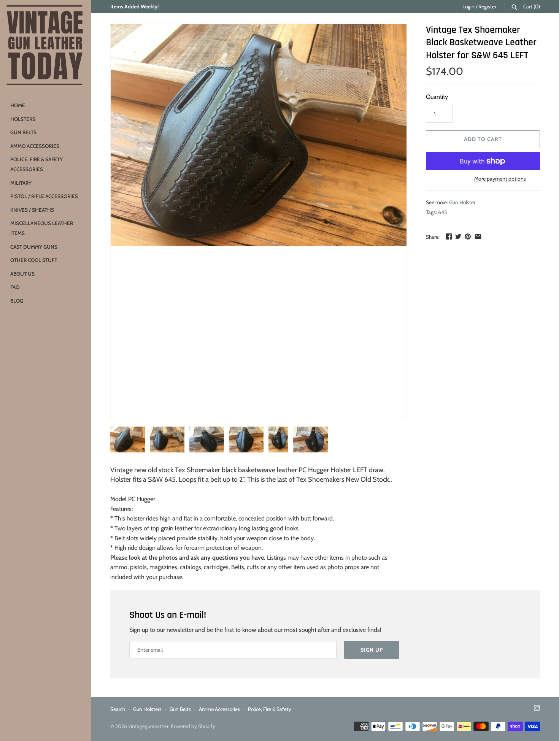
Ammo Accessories (34, 146)
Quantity (437, 96)
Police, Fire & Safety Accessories (36, 164)
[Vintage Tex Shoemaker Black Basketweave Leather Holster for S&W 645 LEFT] (259, 135)
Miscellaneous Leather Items (41, 228)
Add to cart (483, 139)
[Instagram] (537, 709)
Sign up (371, 649)
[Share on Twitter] (458, 236)
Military (21, 183)
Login (468, 6)
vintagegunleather (148, 726)
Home (17, 105)
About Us (22, 274)
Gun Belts (23, 132)
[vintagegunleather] (45, 45)
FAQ (14, 287)
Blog (16, 301)
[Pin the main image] (468, 236)
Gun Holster (462, 202)
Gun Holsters (147, 709)
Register (487, 6)
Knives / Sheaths (32, 210)
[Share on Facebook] (449, 236)
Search (117, 709)
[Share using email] (478, 236)
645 (442, 212)
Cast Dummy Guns (33, 247)
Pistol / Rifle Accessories (44, 196)
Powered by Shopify (193, 726)
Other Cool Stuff (33, 260)
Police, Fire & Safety (269, 709)
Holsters (22, 119)
